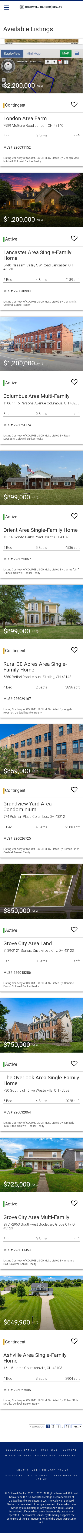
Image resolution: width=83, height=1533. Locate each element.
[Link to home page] (42, 7)
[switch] (74, 102)
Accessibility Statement (27, 1476)
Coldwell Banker (21, 1450)
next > (77, 1426)
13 (67, 1426)
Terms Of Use (26, 1470)
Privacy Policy (55, 1470)
